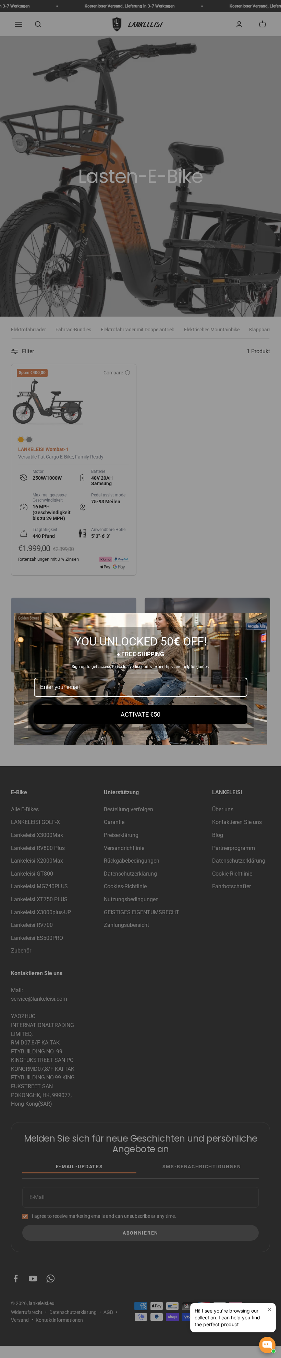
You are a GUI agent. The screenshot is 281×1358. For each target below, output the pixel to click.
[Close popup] (269, 1309)
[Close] (259, 621)
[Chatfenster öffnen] (267, 1345)
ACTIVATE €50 (140, 714)
